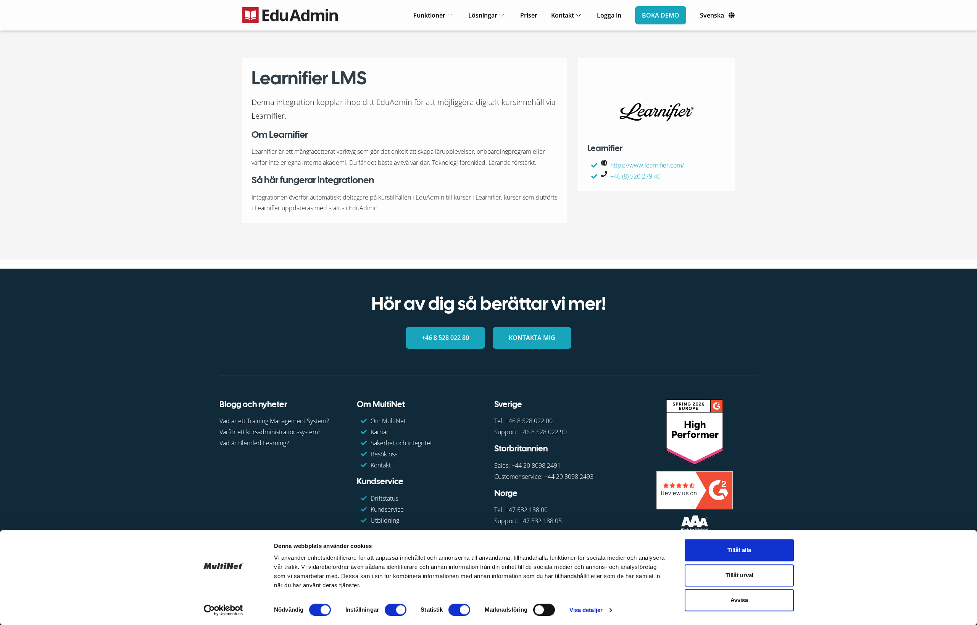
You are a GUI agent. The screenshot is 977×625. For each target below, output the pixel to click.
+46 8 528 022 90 (543, 432)
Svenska (712, 15)
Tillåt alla (739, 550)
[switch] (395, 610)
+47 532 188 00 (526, 510)
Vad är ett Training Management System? (274, 421)
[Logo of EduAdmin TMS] (290, 15)
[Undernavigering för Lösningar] (501, 15)
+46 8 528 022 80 (445, 337)
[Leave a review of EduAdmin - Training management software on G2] (694, 490)
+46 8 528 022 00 (529, 421)
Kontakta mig (532, 337)
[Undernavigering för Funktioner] (450, 15)
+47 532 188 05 (540, 521)
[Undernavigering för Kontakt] (578, 15)
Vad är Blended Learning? (254, 443)
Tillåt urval (739, 575)
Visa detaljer (586, 610)
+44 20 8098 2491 (536, 465)
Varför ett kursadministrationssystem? (270, 432)
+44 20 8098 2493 (568, 476)
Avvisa (739, 600)
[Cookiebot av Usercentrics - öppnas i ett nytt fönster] (223, 610)
